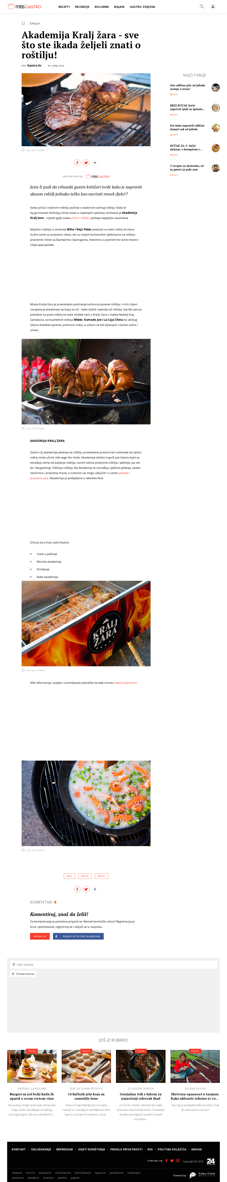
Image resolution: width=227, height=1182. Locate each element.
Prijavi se (40, 936)
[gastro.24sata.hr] (24, 6)
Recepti (174, 94)
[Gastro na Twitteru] (172, 1161)
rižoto (101, 876)
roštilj (85, 876)
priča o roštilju (80, 218)
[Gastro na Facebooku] (166, 1161)
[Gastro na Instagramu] (178, 1161)
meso (69, 876)
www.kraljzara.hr (126, 683)
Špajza (35, 23)
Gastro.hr (34, 65)
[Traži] (202, 6)
